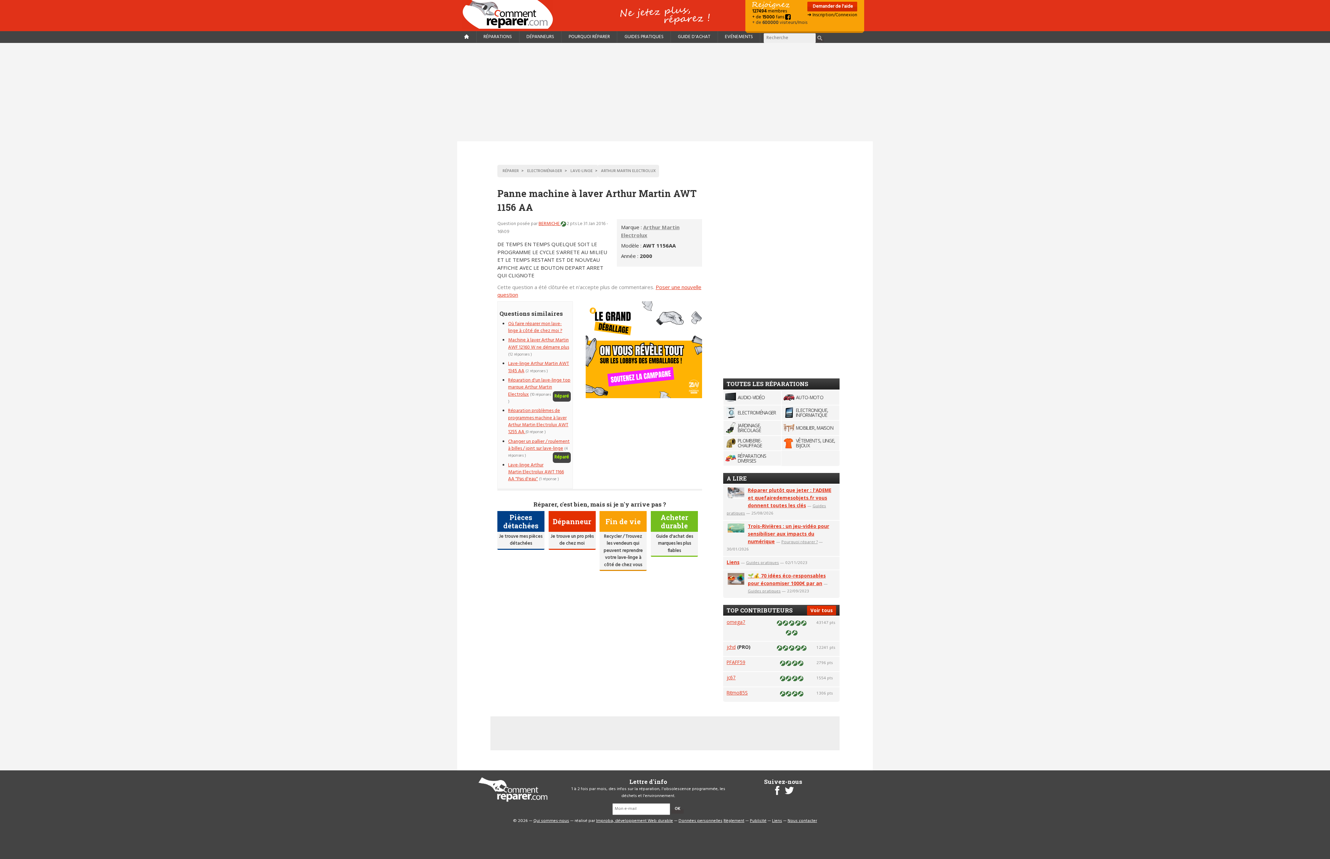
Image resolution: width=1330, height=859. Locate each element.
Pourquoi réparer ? (799, 541)
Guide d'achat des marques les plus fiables (674, 543)
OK (677, 808)
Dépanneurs (540, 37)
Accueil (510, 14)
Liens (733, 562)
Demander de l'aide (832, 6)
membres (769, 11)
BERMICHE (550, 223)
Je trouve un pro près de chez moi (572, 540)
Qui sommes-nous (551, 820)
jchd (731, 647)
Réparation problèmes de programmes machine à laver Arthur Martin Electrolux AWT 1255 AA (538, 421)
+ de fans (768, 17)
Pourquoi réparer (589, 37)
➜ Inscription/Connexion (832, 15)
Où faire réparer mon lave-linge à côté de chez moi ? (535, 327)
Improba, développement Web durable (634, 820)
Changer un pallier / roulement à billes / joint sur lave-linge (539, 445)
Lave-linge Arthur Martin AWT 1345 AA (538, 367)
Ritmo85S (737, 692)
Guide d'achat (694, 37)
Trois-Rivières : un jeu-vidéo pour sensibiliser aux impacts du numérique (788, 534)
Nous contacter (802, 820)
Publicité (758, 820)
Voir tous (821, 610)
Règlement (734, 820)
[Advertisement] (665, 92)
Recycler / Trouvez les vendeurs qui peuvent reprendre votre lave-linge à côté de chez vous (623, 551)
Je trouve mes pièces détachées (520, 540)
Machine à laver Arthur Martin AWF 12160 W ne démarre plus (538, 344)
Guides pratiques (644, 37)
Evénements (739, 37)
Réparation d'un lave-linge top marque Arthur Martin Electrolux (539, 387)
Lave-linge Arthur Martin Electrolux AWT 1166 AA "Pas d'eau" (536, 472)
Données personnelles (700, 820)
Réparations (498, 37)
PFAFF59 (736, 662)
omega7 (736, 622)
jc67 (731, 677)
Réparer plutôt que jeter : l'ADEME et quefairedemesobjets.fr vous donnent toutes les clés (789, 498)
